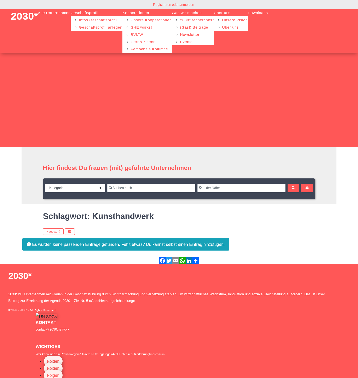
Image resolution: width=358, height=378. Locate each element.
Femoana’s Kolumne (149, 49)
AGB (116, 354)
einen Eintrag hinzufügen (201, 244)
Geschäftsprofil (84, 13)
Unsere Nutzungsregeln (97, 354)
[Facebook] (162, 260)
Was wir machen (187, 13)
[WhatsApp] (182, 260)
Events (186, 42)
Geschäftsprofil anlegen (100, 27)
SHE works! (141, 27)
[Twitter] (169, 260)
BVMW (137, 35)
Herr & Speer (143, 42)
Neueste (52, 231)
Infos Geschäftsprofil (98, 20)
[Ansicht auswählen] (70, 231)
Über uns (222, 13)
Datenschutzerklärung (134, 354)
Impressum (157, 354)
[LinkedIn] (189, 260)
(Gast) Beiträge (194, 27)
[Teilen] (195, 260)
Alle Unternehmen (54, 13)
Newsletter (190, 35)
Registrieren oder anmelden (173, 4)
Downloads (258, 13)
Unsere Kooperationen (151, 20)
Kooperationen (135, 13)
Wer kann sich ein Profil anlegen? (58, 354)
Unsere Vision (235, 20)
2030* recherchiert (197, 20)
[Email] (175, 260)
